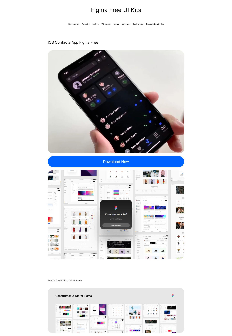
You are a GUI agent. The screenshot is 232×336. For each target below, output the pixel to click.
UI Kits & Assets (75, 280)
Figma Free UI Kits (116, 9)
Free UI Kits (61, 280)
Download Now (116, 161)
